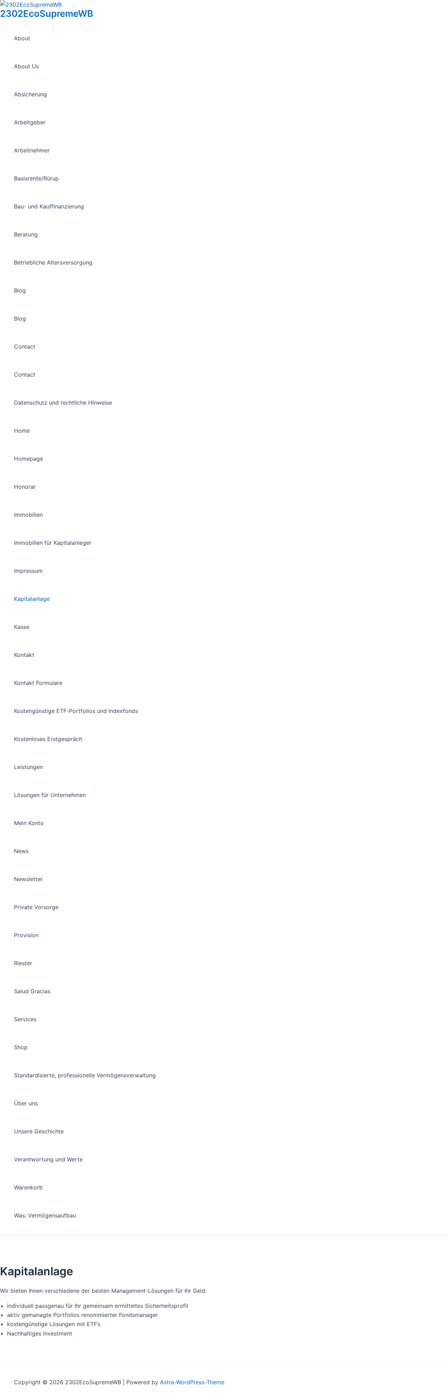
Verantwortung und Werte (48, 1159)
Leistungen (28, 766)
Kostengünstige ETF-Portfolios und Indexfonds (76, 710)
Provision (26, 935)
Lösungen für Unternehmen (50, 794)
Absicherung (30, 94)
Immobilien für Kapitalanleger (52, 542)
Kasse (21, 626)
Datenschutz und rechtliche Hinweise (63, 402)
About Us (26, 66)
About (22, 38)
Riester (23, 963)
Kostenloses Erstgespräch (48, 738)
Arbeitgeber (30, 122)
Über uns (26, 1103)
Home (22, 430)
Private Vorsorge (36, 907)
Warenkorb (28, 1187)
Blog (20, 290)
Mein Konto (29, 822)
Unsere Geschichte (39, 1131)
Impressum (28, 570)
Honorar (25, 486)
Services (25, 1019)
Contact (24, 346)
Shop (21, 1047)
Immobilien (28, 514)
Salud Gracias (32, 991)
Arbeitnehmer (32, 150)
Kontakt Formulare (38, 682)
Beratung (26, 234)
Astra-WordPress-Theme (192, 1382)
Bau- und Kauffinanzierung (49, 206)
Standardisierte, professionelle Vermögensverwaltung (85, 1075)
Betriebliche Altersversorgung (53, 262)
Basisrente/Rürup (36, 178)
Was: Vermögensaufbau (45, 1215)
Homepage (28, 458)
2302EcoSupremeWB (46, 13)
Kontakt (24, 654)
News (21, 851)
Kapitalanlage (32, 598)
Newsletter (28, 879)
